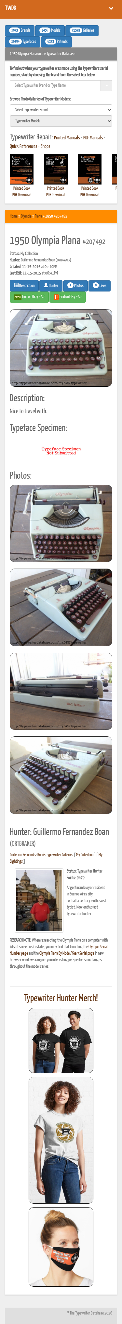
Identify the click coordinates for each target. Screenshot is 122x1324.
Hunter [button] (53, 286)
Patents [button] (57, 42)
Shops (45, 146)
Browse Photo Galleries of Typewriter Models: (40, 99)
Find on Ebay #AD (33, 297)
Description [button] (26, 286)
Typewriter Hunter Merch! (61, 998)
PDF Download (21, 195)
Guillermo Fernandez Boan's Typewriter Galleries (41, 855)
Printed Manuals (67, 138)
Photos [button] (77, 285)
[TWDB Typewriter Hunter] (61, 1040)
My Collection (84, 855)
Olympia (26, 216)
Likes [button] (100, 285)
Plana (38, 216)
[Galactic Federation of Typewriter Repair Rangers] (61, 1140)
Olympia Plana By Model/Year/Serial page (66, 953)
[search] (61, 109)
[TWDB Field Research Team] (61, 1247)
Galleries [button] (83, 30)
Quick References (23, 146)
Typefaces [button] (23, 42)
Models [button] (51, 30)
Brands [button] (20, 30)
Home (14, 216)
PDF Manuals (93, 138)
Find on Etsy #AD (70, 297)
